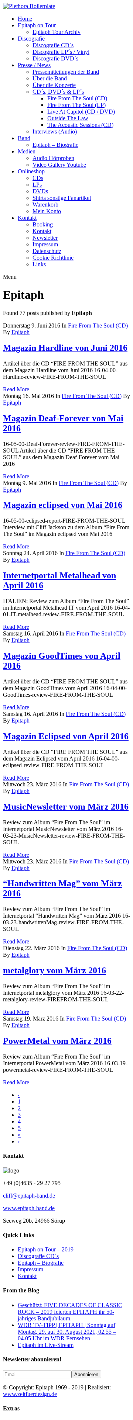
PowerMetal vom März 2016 (57, 1041)
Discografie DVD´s (55, 58)
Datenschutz (47, 251)
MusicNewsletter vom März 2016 (66, 806)
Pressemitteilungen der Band (66, 72)
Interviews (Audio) (55, 131)
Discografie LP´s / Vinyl (61, 52)
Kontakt (27, 218)
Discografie (31, 38)
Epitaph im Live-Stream (46, 1345)
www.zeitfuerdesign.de (30, 1394)
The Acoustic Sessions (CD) (80, 125)
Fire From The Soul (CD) (77, 98)
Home (25, 18)
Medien (26, 151)
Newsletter (45, 238)
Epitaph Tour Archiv (57, 32)
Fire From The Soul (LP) (76, 105)
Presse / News (34, 65)
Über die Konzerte (54, 85)
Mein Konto (47, 211)
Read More (16, 389)
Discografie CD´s (53, 45)
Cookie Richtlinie (53, 257)
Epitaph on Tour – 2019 (46, 1249)
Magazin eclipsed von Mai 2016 (62, 505)
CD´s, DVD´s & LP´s (58, 92)
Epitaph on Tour (37, 25)
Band (24, 138)
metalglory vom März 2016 (54, 970)
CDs (38, 178)
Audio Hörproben (53, 158)
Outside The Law (67, 118)
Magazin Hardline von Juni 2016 (65, 348)
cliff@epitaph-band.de (29, 1195)
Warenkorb (45, 204)
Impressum (45, 244)
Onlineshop (31, 171)
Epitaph (20, 332)
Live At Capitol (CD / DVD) (81, 111)
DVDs (40, 191)
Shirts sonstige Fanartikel (62, 198)
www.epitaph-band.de (29, 1208)
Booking (43, 224)
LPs (37, 184)
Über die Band (50, 78)
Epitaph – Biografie (55, 145)
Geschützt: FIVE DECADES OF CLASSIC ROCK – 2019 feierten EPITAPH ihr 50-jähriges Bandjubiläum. (70, 1312)
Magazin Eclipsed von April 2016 (66, 736)
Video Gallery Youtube (59, 165)
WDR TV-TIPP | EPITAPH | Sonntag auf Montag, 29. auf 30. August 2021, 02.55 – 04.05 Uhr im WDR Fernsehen (67, 1331)
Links (39, 264)
